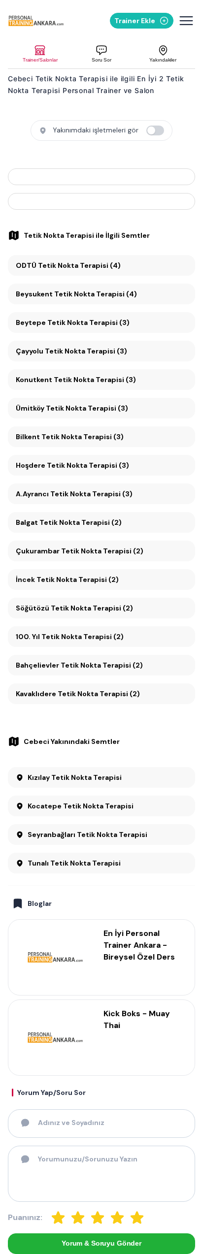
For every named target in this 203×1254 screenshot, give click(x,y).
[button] (40, 53)
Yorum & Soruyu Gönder (101, 1243)
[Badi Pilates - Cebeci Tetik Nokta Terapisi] (101, 201)
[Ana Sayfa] (37, 21)
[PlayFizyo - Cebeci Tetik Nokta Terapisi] (101, 177)
